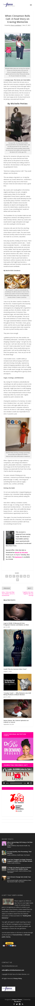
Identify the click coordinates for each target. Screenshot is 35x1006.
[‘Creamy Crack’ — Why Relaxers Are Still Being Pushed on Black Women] (18, 682)
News (29, 871)
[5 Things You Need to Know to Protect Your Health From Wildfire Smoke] (4, 868)
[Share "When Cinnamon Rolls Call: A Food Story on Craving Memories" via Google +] (14, 576)
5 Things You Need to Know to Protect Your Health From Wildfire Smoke (19, 868)
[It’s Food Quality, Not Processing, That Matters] (4, 853)
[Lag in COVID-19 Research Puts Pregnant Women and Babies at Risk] (18, 612)
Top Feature (27, 855)
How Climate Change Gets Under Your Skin (19, 877)
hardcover (18, 557)
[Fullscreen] (31, 783)
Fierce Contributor (16, 25)
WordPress (17, 1001)
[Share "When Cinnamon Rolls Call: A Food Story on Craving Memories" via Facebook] (7, 576)
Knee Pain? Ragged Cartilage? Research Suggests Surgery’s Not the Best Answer (19, 860)
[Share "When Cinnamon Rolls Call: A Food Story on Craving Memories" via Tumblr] (17, 576)
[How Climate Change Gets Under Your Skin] (4, 878)
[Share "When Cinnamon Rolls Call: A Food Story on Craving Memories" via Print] (17, 580)
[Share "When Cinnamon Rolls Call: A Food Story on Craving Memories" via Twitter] (10, 576)
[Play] (4, 783)
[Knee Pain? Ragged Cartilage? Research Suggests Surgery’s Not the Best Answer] (4, 860)
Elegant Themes (17, 999)
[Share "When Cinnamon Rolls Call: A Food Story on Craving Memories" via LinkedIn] (24, 576)
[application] (17, 776)
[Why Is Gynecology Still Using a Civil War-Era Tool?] (4, 843)
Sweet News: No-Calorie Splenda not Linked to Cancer (16, 721)
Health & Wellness (11, 845)
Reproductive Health (22, 845)
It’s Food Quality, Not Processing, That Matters (19, 852)
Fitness (9, 863)
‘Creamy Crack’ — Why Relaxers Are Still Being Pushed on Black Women (17, 693)
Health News (20, 855)
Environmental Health (12, 871)
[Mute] (28, 783)
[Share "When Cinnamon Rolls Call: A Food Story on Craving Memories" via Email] (28, 576)
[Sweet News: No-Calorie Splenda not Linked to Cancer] (18, 708)
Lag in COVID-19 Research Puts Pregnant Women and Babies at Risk (16, 624)
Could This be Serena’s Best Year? (15, 669)
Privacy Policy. (17, 978)
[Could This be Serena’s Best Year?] (18, 648)
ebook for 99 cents (21, 552)
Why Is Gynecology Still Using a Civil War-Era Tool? (20, 843)
